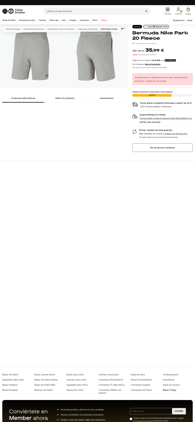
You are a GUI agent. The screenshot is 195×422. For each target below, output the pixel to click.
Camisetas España (140, 384)
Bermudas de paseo (110, 29)
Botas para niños (75, 374)
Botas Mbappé (10, 390)
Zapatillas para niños (77, 384)
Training (42, 20)
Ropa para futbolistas (88, 29)
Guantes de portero (27, 20)
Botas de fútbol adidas (46, 379)
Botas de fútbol (9, 20)
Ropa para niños (75, 390)
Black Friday (169, 390)
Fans (64, 20)
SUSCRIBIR (179, 411)
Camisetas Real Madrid (111, 379)
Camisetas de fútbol (141, 390)
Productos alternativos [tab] (23, 98)
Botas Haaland (9, 384)
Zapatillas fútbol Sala (13, 379)
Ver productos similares (162, 147)
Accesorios (84, 20)
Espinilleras (168, 379)
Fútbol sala (53, 20)
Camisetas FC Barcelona (111, 384)
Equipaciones (178, 20)
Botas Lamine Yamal (44, 374)
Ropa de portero (171, 384)
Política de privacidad (144, 421)
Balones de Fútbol (43, 390)
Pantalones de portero (34, 29)
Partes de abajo (13, 29)
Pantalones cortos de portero (61, 29)
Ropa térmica (138, 374)
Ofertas (104, 20)
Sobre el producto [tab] (64, 98)
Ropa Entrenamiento (141, 379)
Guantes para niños (77, 379)
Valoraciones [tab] (106, 98)
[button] (162, 118)
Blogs (190, 20)
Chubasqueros (170, 374)
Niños (95, 20)
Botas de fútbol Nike (44, 384)
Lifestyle (72, 20)
